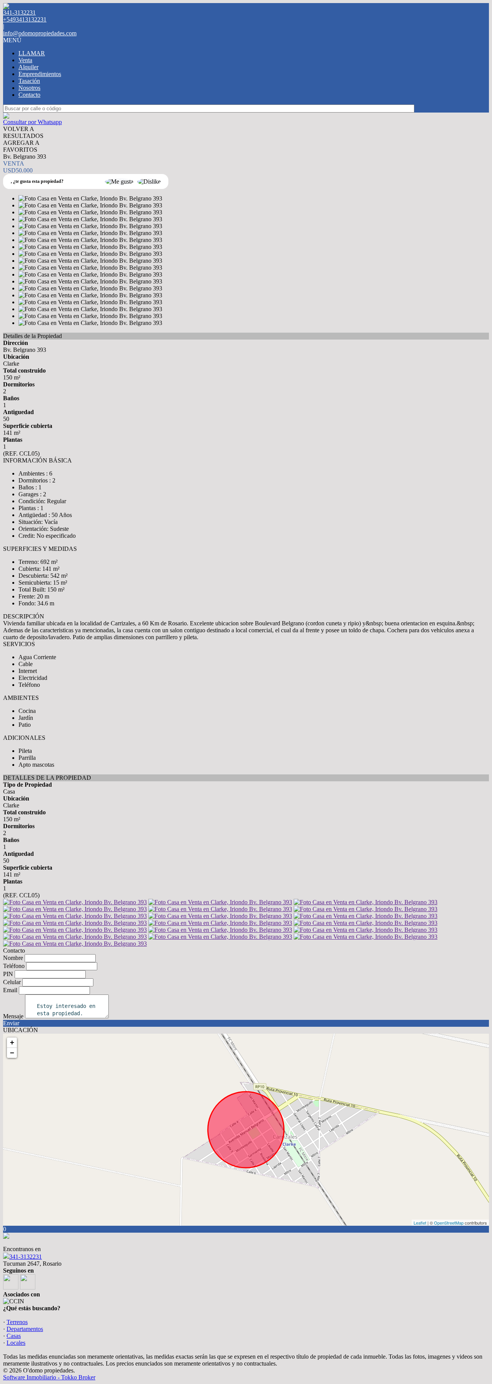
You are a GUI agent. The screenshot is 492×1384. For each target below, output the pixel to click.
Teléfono (14, 966)
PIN (8, 974)
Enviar (11, 1023)
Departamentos (25, 1329)
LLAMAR (31, 53)
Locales (16, 1342)
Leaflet (420, 1223)
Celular (12, 982)
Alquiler (28, 67)
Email (10, 990)
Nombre (13, 958)
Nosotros (29, 88)
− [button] (12, 1053)
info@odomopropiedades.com (39, 33)
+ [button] (12, 1042)
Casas (14, 1336)
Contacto (29, 94)
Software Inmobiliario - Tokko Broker (49, 1377)
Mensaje (13, 1016)
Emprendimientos (39, 74)
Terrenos (17, 1322)
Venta (25, 60)
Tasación (29, 81)
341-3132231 (25, 1256)
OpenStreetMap (449, 1223)
